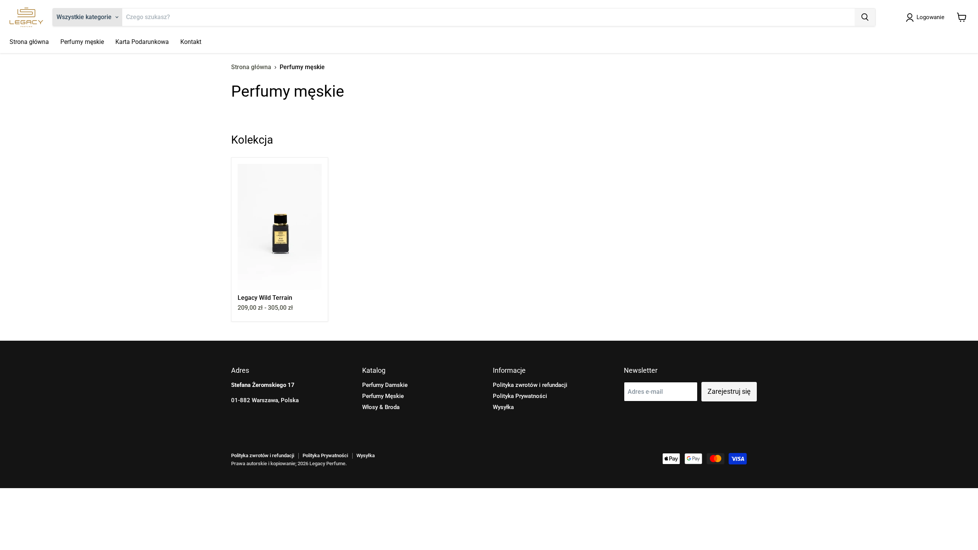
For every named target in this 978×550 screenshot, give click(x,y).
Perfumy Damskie (385, 385)
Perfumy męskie (82, 41)
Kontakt (190, 41)
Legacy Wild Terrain (265, 297)
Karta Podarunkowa (142, 41)
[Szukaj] (865, 17)
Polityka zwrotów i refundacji (530, 385)
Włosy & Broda (381, 407)
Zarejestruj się (729, 391)
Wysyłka (503, 407)
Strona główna (29, 41)
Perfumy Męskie (383, 396)
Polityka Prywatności (520, 396)
